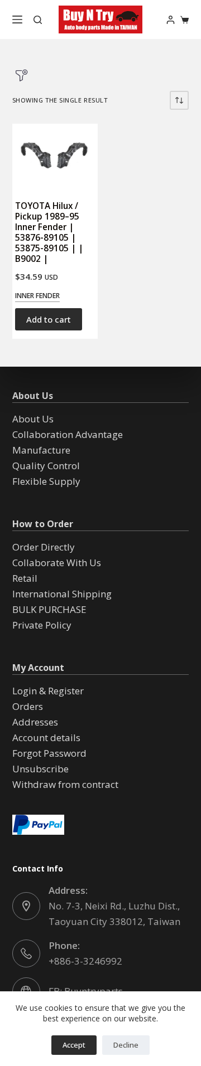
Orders (27, 706)
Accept (74, 1045)
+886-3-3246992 (85, 961)
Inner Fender (37, 295)
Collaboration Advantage (67, 434)
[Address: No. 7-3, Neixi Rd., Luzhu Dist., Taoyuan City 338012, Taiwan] (26, 906)
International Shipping (62, 593)
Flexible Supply (46, 481)
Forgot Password (49, 753)
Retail (24, 578)
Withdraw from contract (65, 784)
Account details (46, 737)
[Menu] (17, 19)
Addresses (35, 721)
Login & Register (48, 690)
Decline (125, 1045)
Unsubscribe (40, 768)
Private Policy (41, 625)
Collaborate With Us (56, 562)
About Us (33, 418)
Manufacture (41, 450)
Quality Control (46, 465)
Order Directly (43, 547)
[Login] (170, 20)
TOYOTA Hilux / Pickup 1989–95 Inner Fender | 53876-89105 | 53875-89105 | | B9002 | (49, 232)
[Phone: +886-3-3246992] (26, 953)
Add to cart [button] (48, 319)
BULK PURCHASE (49, 609)
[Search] (38, 20)
